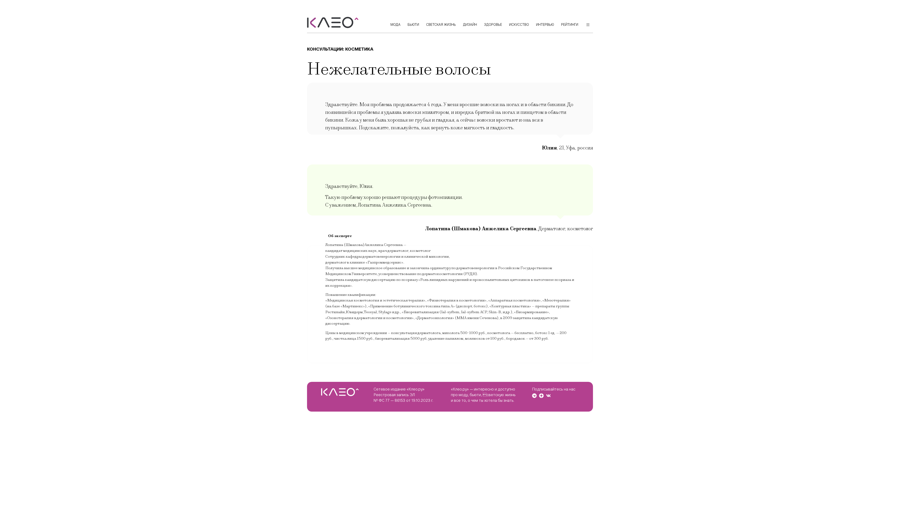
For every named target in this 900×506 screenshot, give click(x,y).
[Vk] (548, 395)
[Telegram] (534, 395)
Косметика (359, 49)
